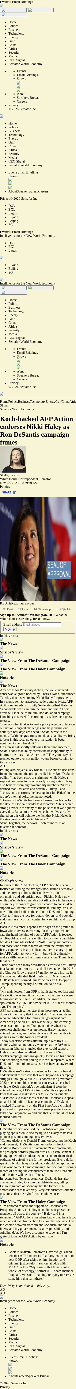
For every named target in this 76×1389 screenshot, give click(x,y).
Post (10, 609)
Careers (22, 101)
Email (25, 609)
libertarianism (43, 1086)
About (21, 94)
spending (17, 984)
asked (68, 1252)
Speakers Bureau (28, 97)
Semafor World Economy (17, 409)
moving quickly (34, 1056)
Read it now (41, 619)
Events (4, 2)
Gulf (58, 401)
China (65, 401)
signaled (30, 1048)
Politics (13, 401)
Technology (38, 401)
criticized (35, 1090)
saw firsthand (9, 934)
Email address (12, 624)
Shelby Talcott (9, 475)
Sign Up (10, 629)
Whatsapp (44, 609)
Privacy (13, 105)
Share (7, 492)
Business (24, 401)
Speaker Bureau (27, 191)
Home (4, 401)
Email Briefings (22, 2)
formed (26, 980)
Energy (50, 401)
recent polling (29, 1060)
